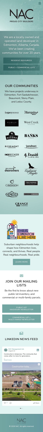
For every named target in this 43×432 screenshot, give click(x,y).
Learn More (21, 262)
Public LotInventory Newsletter (21, 308)
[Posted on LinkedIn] (37, 350)
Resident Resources (21, 60)
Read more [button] (8, 360)
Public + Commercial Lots (21, 67)
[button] (4, 376)
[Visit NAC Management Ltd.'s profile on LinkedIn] (5, 350)
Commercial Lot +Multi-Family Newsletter (21, 318)
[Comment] (10, 403)
